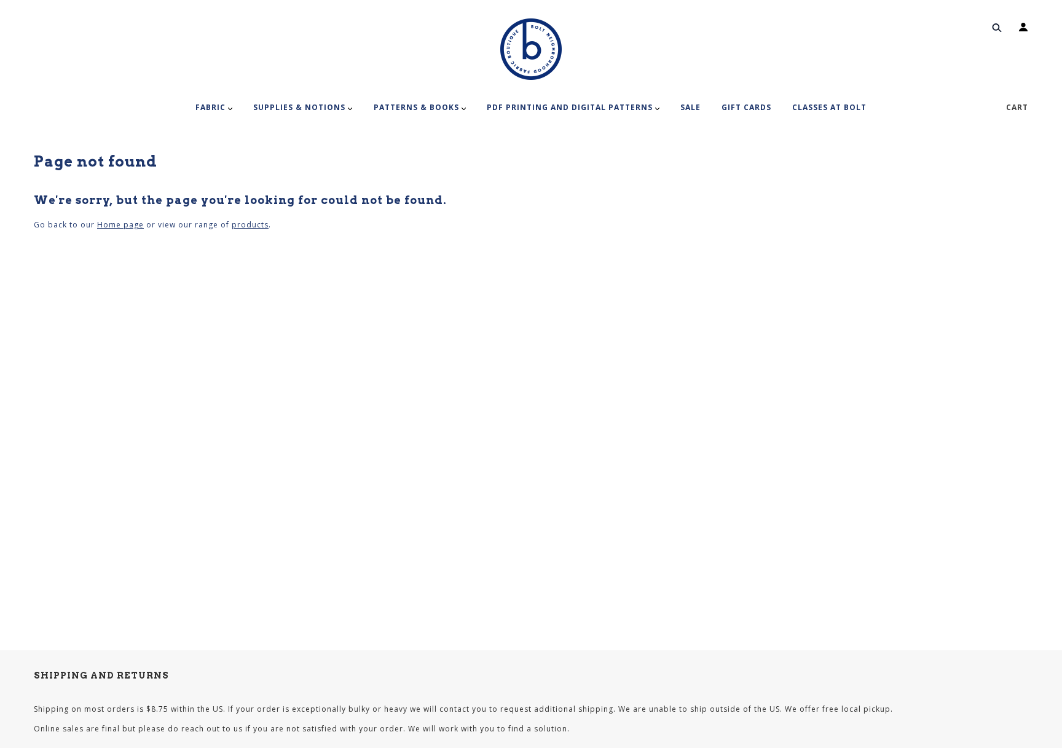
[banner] (531, 49)
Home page (120, 224)
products (250, 224)
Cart (1017, 107)
